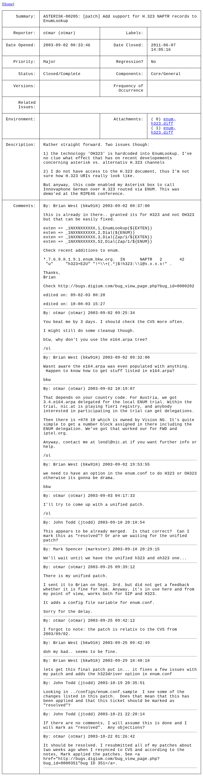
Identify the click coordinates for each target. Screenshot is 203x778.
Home (8, 4)
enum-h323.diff (163, 121)
